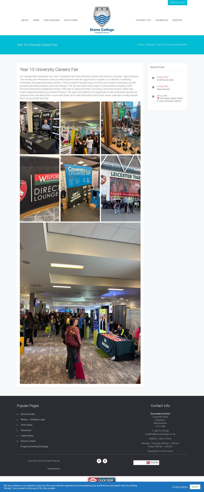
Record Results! (163, 89)
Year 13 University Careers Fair (49, 69)
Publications (52, 20)
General (150, 44)
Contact (177, 20)
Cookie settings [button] (180, 487)
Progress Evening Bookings (34, 446)
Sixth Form (70, 20)
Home (141, 44)
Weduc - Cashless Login (33, 419)
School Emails (28, 414)
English (154, 462)
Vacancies (161, 20)
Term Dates (26, 425)
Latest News (27, 435)
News (36, 20)
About (25, 20)
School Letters (28, 441)
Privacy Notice (54, 469)
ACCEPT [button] (195, 487)
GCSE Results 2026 (165, 80)
